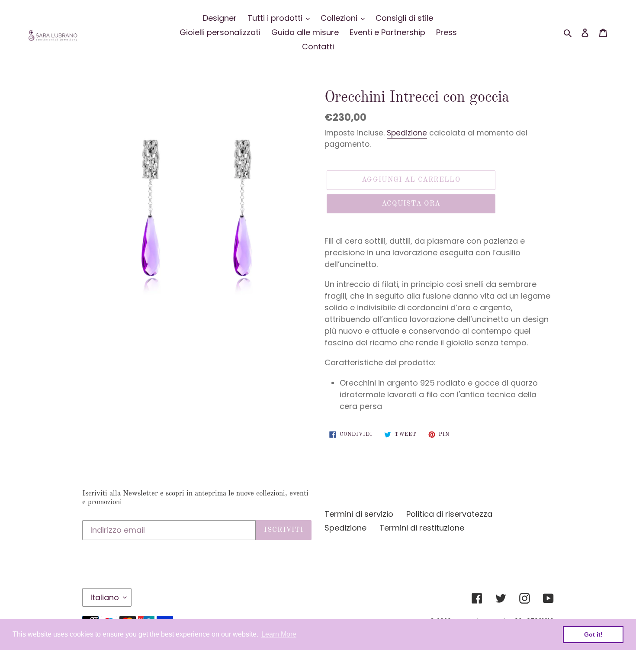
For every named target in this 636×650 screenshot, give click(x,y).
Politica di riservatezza (449, 513)
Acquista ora (411, 203)
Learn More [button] (278, 634)
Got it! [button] (593, 634)
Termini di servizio (358, 513)
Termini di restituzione (421, 527)
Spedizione (407, 133)
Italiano (104, 597)
